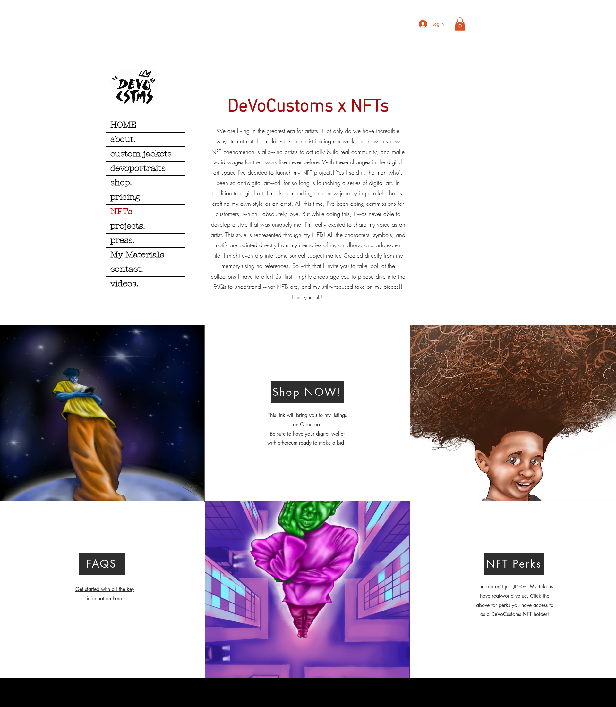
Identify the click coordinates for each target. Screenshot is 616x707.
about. (122, 139)
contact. (126, 269)
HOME (123, 125)
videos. (124, 283)
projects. (127, 226)
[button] (460, 24)
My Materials (137, 255)
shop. (121, 182)
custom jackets (141, 154)
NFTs (121, 211)
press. (122, 240)
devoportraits (138, 168)
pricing (125, 197)
